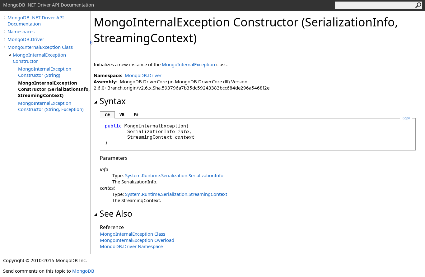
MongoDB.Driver (25, 39)
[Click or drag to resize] (91, 42)
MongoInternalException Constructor (39, 58)
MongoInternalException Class (40, 47)
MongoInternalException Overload (137, 240)
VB (121, 114)
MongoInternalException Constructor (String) (44, 72)
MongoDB (83, 271)
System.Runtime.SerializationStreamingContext (176, 194)
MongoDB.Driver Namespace (131, 246)
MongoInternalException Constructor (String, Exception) (51, 106)
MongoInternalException (188, 64)
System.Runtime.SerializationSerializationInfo (174, 175)
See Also (116, 213)
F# (136, 114)
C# (107, 115)
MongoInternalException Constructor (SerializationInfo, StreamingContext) (54, 89)
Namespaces (21, 31)
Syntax (113, 101)
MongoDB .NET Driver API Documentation (35, 20)
